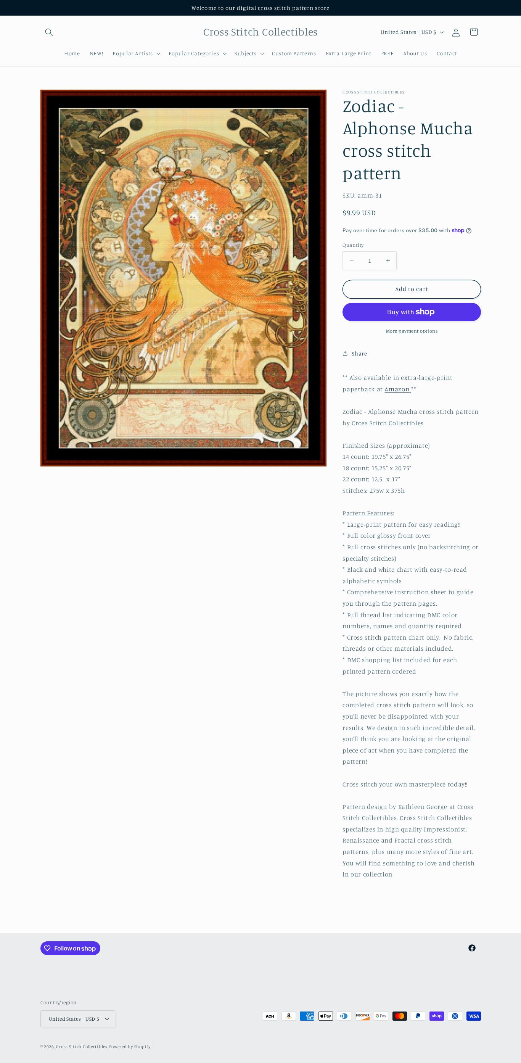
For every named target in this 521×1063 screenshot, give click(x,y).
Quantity (353, 245)
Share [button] (359, 353)
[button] (49, 32)
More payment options (412, 331)
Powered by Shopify (130, 1046)
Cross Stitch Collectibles (81, 1046)
